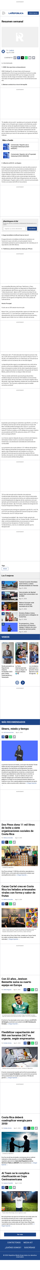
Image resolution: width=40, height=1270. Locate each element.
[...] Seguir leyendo (21, 875)
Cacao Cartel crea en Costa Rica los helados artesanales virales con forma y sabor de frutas (19, 891)
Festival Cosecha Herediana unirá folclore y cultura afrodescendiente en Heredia (28, 583)
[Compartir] (33, 57)
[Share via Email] (29, 57)
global (5, 568)
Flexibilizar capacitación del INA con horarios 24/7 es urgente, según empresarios (18, 1035)
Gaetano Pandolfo (8, 1183)
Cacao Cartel (32, 935)
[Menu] (3, 13)
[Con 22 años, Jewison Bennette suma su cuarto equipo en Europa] (20, 1003)
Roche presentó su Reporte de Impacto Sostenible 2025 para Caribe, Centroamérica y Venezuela (8, 671)
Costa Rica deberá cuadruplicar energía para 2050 (17, 1120)
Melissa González (8, 837)
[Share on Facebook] (18, 57)
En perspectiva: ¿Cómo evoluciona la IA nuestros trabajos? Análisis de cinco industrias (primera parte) (27, 626)
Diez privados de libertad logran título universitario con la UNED (28, 594)
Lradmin (11, 50)
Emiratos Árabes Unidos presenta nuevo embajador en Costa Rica (28, 615)
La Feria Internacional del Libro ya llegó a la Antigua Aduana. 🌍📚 (21, 669)
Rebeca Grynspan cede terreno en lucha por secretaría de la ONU (26, 604)
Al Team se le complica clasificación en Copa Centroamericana (15, 1176)
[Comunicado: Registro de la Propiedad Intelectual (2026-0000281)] (6, 147)
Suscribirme (32, 228)
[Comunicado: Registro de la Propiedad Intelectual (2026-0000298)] (6, 155)
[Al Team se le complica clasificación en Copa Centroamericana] (20, 1201)
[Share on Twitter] (22, 57)
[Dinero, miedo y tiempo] (20, 751)
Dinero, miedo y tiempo (15, 728)
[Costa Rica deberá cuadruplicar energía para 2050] (20, 1142)
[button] (33, 13)
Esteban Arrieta (8, 1043)
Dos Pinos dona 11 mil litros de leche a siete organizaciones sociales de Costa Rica (18, 829)
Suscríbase (29, 1247)
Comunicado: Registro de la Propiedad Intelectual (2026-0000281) (20, 146)
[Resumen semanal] (20, 37)
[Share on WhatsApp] (26, 57)
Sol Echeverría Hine (9, 732)
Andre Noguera (7, 989)
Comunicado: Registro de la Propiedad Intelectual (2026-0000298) (23, 155)
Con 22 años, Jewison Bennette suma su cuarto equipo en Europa (16, 982)
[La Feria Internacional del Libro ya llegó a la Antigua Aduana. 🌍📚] (21, 653)
